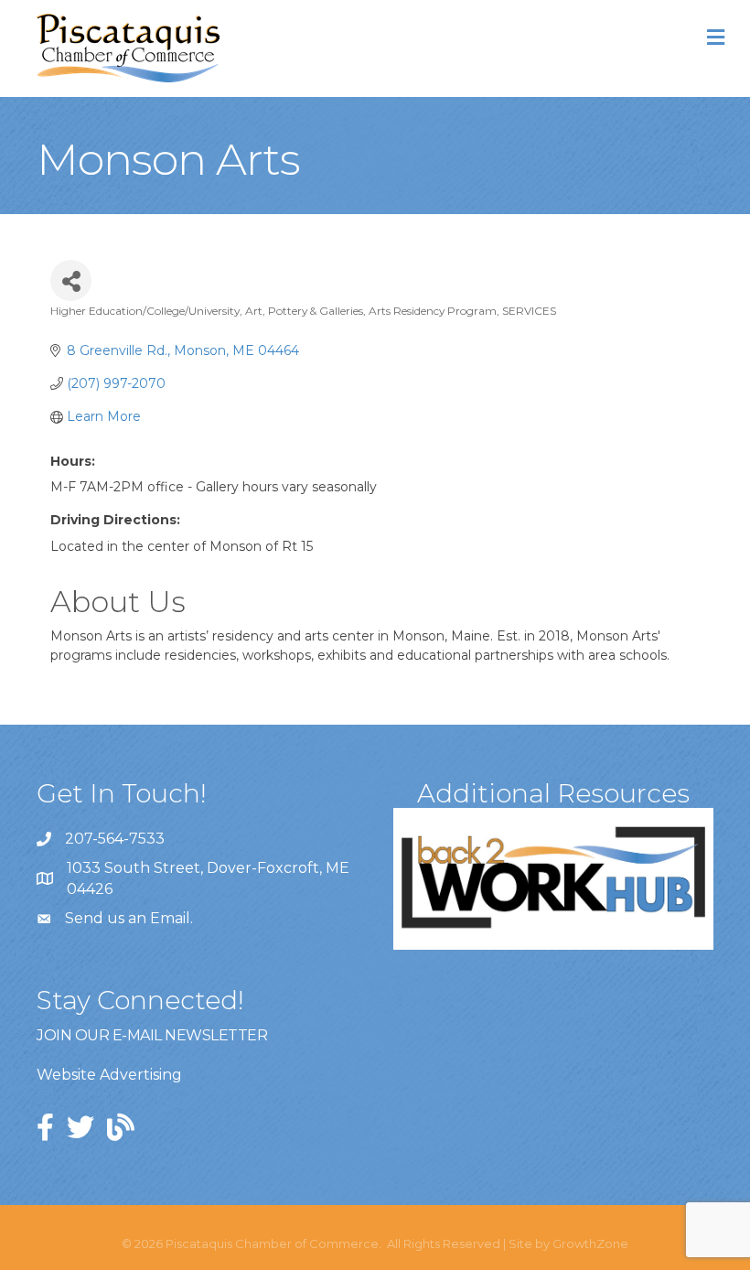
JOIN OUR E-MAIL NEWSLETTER (152, 1035)
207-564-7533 (115, 838)
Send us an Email (127, 918)
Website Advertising (109, 1074)
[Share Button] (70, 280)
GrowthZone (590, 1243)
